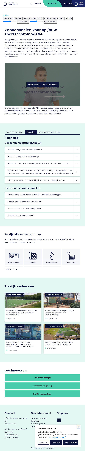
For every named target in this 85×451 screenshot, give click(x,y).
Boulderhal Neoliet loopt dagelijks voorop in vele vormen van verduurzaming (59, 313)
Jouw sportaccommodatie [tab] (49, 132)
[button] (6, 15)
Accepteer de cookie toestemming (42, 84)
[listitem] (8, 18)
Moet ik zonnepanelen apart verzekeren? (25, 202)
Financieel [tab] (31, 132)
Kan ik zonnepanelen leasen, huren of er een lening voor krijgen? (35, 195)
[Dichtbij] (78, 427)
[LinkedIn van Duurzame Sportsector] (59, 420)
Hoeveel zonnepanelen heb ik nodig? (23, 157)
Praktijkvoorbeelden (42, 394)
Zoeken (37, 4)
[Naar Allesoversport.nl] (78, 3)
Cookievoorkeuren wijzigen (42, 448)
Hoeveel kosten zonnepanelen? (21, 216)
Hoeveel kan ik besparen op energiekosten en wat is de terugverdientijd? (38, 164)
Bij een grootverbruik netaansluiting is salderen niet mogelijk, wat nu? (37, 180)
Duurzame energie (42, 378)
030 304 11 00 (10, 424)
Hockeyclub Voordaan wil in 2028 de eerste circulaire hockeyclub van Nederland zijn (21, 313)
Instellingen (43, 442)
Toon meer (10, 269)
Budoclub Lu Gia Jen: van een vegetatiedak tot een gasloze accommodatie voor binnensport (19, 344)
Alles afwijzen (56, 442)
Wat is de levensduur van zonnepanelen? (25, 209)
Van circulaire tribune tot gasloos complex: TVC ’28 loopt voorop (59, 343)
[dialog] (58, 436)
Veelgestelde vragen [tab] (15, 132)
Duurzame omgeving (42, 386)
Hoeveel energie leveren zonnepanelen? (25, 150)
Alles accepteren (71, 442)
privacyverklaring (56, 437)
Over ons (67, 4)
